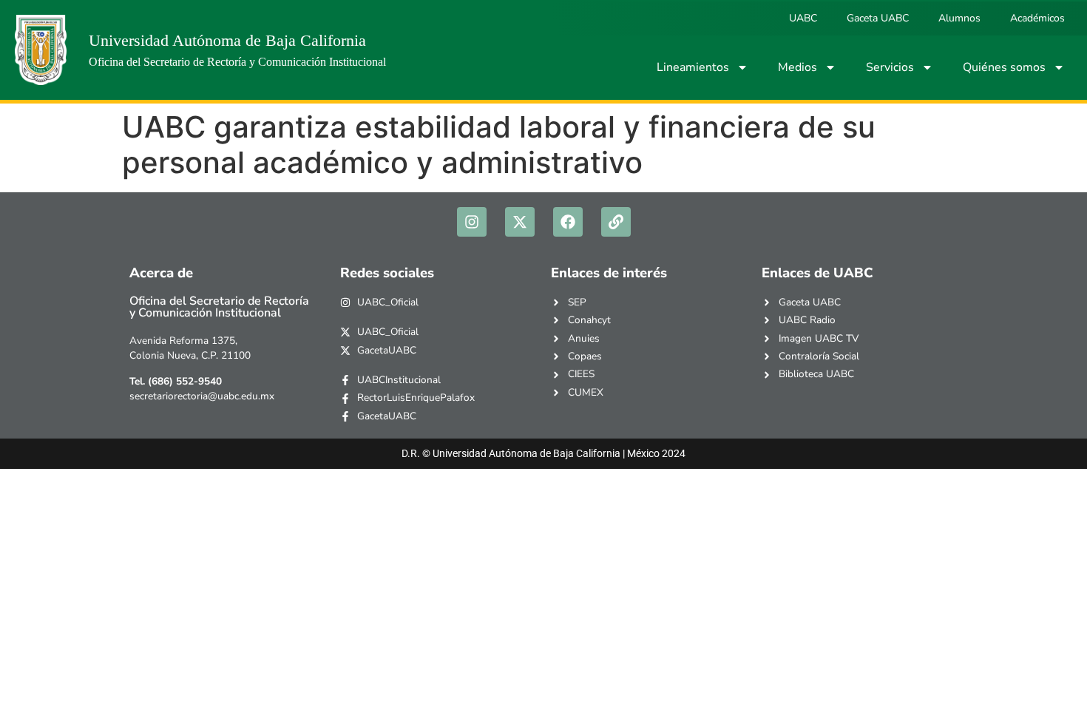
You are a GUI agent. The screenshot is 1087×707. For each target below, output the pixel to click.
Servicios (890, 67)
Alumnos (959, 18)
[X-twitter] (520, 222)
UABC (803, 18)
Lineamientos (693, 67)
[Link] (616, 222)
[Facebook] (568, 222)
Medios (797, 67)
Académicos (1037, 18)
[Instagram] (472, 222)
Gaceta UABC (878, 18)
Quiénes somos (1004, 67)
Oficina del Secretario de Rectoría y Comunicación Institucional (237, 61)
